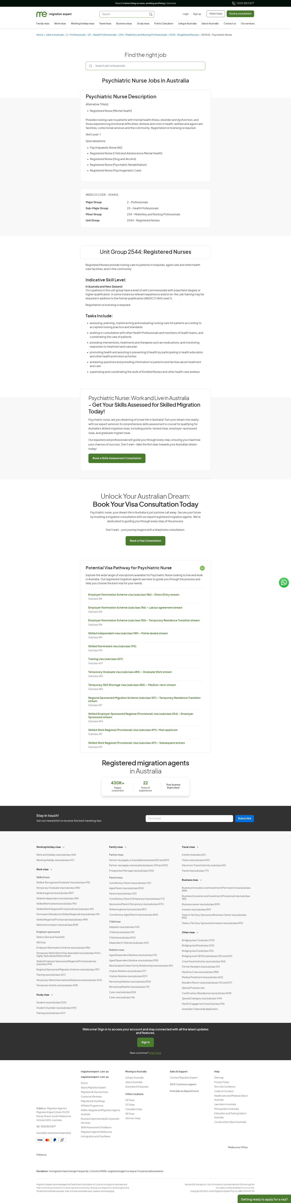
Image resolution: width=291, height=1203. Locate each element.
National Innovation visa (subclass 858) (57, 925)
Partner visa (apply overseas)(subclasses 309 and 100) (138, 865)
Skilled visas (43, 877)
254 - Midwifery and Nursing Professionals (143, 35)
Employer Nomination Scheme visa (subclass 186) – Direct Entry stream (133, 594)
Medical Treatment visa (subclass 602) (202, 977)
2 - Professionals (75, 35)
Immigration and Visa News (95, 1136)
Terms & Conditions (224, 1087)
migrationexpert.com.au (95, 1072)
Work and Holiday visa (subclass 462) (56, 855)
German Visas (132, 1118)
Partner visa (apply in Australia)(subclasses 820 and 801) (139, 860)
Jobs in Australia (210, 24)
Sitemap (219, 1078)
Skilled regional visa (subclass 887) (55, 893)
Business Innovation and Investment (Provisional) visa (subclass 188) (216, 897)
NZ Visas (129, 1114)
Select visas (215, 14)
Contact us (230, 24)
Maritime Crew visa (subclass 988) (200, 972)
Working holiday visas (82, 24)
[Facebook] (47, 1162)
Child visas (115, 922)
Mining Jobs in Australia (226, 1109)
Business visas (124, 24)
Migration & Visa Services (94, 1092)
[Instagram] (39, 1162)
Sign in (145, 1042)
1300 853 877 (245, 3)
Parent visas (116, 878)
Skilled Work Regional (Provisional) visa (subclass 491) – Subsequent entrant (136, 743)
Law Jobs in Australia (225, 1104)
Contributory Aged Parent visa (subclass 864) (133, 915)
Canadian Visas (133, 1109)
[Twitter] (56, 1162)
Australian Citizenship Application (200, 1009)
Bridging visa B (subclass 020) (198, 946)
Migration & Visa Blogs (93, 1101)
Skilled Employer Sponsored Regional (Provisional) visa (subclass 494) (66, 963)
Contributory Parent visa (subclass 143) (130, 883)
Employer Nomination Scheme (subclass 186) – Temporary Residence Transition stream (144, 620)
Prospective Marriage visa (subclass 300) (131, 871)
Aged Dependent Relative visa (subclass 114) (133, 955)
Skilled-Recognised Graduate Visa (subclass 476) (63, 882)
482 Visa (41, 942)
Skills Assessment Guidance (96, 1127)
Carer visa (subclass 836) (122, 992)
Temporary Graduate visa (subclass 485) (58, 888)
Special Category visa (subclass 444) (202, 998)
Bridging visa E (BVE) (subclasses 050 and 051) (207, 956)
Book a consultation (240, 14)
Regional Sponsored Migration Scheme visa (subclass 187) (67, 970)
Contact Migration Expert (183, 1078)
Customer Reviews (91, 1097)
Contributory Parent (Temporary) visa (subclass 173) (137, 899)
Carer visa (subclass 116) (122, 997)
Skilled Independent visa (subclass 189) (57, 898)
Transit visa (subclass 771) (195, 871)
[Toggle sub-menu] (64, 847)
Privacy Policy (221, 1082)
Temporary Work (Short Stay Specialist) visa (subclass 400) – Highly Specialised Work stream (69, 954)
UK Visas (130, 1100)
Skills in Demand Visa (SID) (50, 937)
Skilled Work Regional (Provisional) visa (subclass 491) (65, 909)
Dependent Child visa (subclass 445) (129, 943)
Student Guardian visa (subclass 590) (56, 1008)
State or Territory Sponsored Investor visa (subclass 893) (212, 923)
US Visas (130, 1105)
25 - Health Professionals (102, 35)
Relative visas (116, 950)
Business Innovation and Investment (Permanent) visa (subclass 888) (216, 889)
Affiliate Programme (92, 1106)
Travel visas (105, 24)
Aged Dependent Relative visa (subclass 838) (133, 960)
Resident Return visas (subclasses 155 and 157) (207, 983)
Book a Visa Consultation (145, 540)
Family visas (42, 24)
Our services (248, 24)
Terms (271, 1180)
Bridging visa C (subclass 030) (198, 940)
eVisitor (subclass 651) (194, 855)
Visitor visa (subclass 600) (196, 860)
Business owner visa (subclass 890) (201, 904)
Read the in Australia (145, 3)
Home (39, 35)
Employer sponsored (48, 932)
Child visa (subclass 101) (121, 932)
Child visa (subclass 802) (122, 938)
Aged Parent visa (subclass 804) (126, 888)
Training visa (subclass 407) (105, 659)
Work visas (60, 24)
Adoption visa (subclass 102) (124, 927)
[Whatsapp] (72, 1162)
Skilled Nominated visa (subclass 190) (112, 646)
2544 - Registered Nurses (184, 35)
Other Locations (134, 1094)
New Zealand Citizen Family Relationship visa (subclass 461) (141, 966)
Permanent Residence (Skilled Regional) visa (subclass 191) (68, 914)
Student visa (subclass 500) (51, 1002)
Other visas (188, 932)
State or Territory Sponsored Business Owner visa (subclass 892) (214, 916)
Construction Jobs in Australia (230, 1122)
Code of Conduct (224, 1091)
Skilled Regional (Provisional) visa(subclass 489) (62, 920)
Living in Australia (187, 24)
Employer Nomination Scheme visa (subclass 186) (63, 948)
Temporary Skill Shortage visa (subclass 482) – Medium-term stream (132, 685)
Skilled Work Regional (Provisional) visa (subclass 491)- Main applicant (132, 730)
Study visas (143, 24)
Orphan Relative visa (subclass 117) (127, 971)
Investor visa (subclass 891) (196, 910)
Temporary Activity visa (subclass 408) (57, 985)
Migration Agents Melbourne (96, 1132)
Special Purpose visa (193, 988)
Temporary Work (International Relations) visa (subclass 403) (69, 980)
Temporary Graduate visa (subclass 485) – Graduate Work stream (130, 672)
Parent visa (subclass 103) (123, 894)
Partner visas (116, 855)
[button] (282, 1180)
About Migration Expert (93, 1088)
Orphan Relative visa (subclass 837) (128, 976)
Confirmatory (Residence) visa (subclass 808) (206, 993)
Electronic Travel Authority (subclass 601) (204, 865)
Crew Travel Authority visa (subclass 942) (203, 961)
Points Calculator (163, 24)
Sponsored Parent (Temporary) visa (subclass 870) (136, 904)
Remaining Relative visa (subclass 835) (130, 982)
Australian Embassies (137, 1087)
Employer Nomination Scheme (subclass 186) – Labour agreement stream (135, 607)
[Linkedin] (64, 1162)
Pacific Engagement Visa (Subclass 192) (203, 1004)
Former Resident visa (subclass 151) (201, 967)
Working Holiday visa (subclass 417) (55, 860)
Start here (155, 1053)
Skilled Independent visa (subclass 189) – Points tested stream (128, 633)
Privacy (271, 1174)
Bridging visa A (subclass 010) (198, 951)
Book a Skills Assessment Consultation (117, 458)
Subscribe (244, 818)
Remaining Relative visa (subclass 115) (129, 987)
